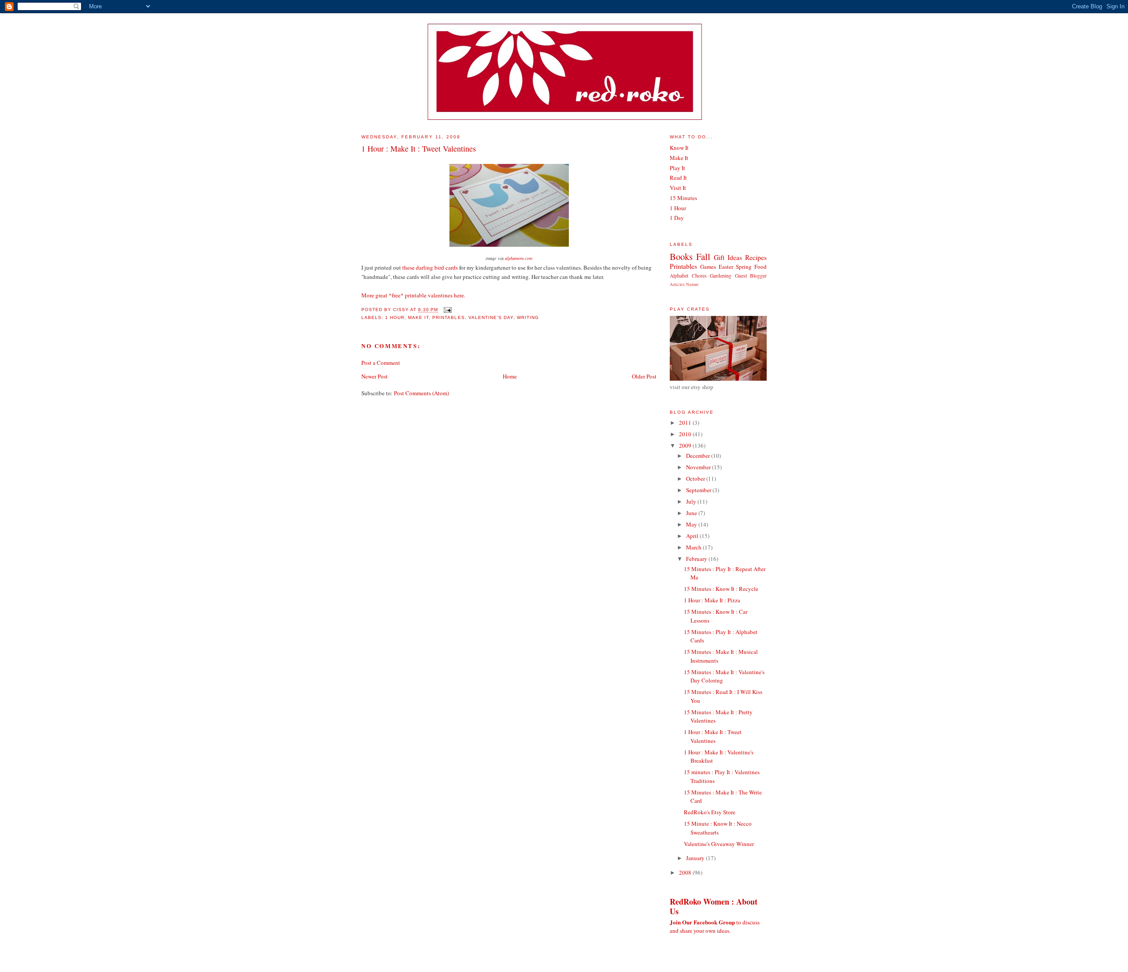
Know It (679, 148)
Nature (692, 284)
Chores (699, 275)
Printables (448, 317)
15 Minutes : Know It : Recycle (721, 589)
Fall (703, 256)
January (696, 858)
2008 (686, 872)
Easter (726, 267)
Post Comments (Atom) (421, 393)
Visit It (678, 188)
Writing (528, 317)
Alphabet (679, 275)
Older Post (644, 376)
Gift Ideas (728, 257)
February (697, 559)
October (696, 478)
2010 (686, 434)
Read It (678, 178)
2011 (686, 423)
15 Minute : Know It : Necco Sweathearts (718, 828)
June (692, 513)
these (408, 267)
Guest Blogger (751, 275)
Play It (677, 168)
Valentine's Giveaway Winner (719, 844)
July (692, 501)
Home (510, 376)
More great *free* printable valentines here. (413, 295)
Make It (418, 317)
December (698, 456)
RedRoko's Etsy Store (709, 812)
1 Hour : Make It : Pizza (712, 600)
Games (708, 267)
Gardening (720, 275)
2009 (686, 445)
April (693, 536)
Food (760, 267)
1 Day (677, 218)
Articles (677, 284)
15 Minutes (683, 198)
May (692, 524)
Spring (744, 267)
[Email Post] (446, 310)
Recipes (756, 257)
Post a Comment (380, 363)
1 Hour (394, 317)
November (699, 467)
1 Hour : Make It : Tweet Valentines (418, 148)
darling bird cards (437, 267)
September (699, 490)
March (694, 547)
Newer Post (374, 376)
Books (681, 256)
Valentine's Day (490, 317)
